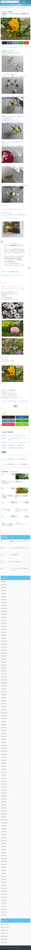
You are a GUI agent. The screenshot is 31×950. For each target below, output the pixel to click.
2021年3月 (3, 775)
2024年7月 (3, 656)
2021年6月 (3, 766)
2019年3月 (3, 846)
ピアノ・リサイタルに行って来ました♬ (18, 435)
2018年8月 (3, 867)
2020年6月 (3, 802)
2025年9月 (3, 614)
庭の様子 (4, 930)
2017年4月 (3, 915)
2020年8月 (3, 796)
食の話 (4, 939)
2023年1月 (3, 709)
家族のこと (5, 927)
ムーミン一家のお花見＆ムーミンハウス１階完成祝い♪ (15, 464)
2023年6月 (3, 694)
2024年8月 (3, 653)
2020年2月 (3, 813)
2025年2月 (3, 635)
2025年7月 (3, 620)
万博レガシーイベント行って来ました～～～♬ (19, 541)
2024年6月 (3, 659)
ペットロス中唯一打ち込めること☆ (19, 547)
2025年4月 (3, 629)
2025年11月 (4, 608)
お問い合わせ (23, 2)
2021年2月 (3, 778)
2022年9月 (3, 721)
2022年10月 (4, 718)
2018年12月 (4, 855)
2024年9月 (3, 650)
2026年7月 (3, 584)
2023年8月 (3, 688)
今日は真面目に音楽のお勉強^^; (16, 447)
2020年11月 (4, 787)
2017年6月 (3, 909)
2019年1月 (3, 852)
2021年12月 (4, 748)
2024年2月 (3, 671)
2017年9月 (3, 900)
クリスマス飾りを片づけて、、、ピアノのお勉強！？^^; (19, 439)
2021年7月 (3, 763)
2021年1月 (3, 781)
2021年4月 (3, 772)
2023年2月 (3, 706)
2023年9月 (3, 685)
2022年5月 (3, 733)
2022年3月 (3, 739)
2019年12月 (4, 819)
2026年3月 (3, 596)
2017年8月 (3, 903)
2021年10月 (4, 754)
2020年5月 (3, 805)
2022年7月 (3, 727)
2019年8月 (3, 831)
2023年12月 (4, 677)
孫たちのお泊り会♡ (15, 561)
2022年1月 (3, 745)
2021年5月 (3, 769)
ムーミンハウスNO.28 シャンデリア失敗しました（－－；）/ (15, 460)
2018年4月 (3, 879)
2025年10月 (4, 611)
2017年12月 (4, 891)
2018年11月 (4, 858)
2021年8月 (3, 760)
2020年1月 (3, 816)
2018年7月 (3, 870)
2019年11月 (4, 822)
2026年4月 (3, 593)
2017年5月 (3, 912)
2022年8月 (3, 724)
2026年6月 (3, 587)
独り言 (4, 933)
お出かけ (4, 924)
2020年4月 (3, 808)
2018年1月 (3, 888)
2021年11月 (4, 751)
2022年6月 (3, 730)
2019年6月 (3, 837)
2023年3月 (3, 703)
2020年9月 (3, 793)
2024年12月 (4, 641)
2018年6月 (3, 873)
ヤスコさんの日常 (15, 5)
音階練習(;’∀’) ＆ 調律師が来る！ (17, 445)
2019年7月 (3, 834)
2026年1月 (3, 602)
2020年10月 (4, 790)
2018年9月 (3, 864)
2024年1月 (3, 674)
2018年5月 (3, 876)
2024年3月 (3, 668)
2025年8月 (3, 617)
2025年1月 (3, 638)
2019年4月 (3, 843)
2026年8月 (3, 581)
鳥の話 (4, 942)
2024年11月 (4, 644)
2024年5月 (3, 662)
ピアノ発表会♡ (14, 554)
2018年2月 (3, 885)
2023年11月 (4, 680)
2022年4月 (3, 736)
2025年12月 (4, 605)
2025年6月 (3, 623)
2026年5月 (3, 590)
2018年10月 (4, 861)
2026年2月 (3, 599)
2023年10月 (4, 682)
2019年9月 (3, 828)
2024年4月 (3, 665)
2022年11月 (4, 715)
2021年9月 (3, 757)
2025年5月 (3, 626)
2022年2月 (3, 742)
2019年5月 (3, 840)
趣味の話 (4, 432)
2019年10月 (4, 825)
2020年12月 (4, 784)
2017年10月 (4, 897)
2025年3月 (3, 632)
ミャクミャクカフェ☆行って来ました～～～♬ (19, 569)
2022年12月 (4, 712)
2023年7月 (3, 691)
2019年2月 (3, 849)
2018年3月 (3, 882)
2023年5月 (3, 697)
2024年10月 (4, 647)
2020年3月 (3, 811)
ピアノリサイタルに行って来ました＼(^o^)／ (19, 442)
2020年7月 (3, 799)
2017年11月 (4, 894)
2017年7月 (3, 906)
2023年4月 (3, 700)
